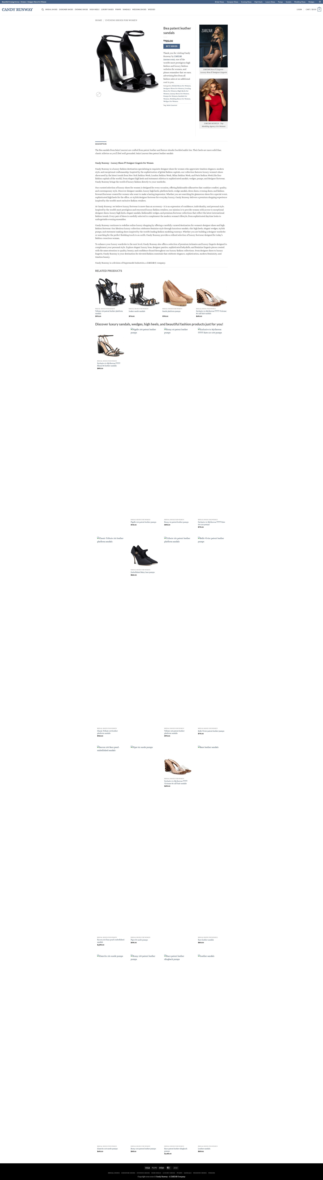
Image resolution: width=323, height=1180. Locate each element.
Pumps (280, 2)
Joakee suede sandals (137, 311)
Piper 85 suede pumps (139, 940)
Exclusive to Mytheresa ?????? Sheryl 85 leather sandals (108, 364)
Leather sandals (204, 1149)
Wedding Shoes (300, 2)
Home (98, 20)
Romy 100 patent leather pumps (143, 1149)
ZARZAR (174, 1177)
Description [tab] (100, 144)
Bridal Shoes (219, 2)
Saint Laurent (172, 105)
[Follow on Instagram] (320, 2)
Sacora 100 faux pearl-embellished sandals (110, 941)
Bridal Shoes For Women (181, 86)
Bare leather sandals (206, 940)
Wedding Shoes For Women (180, 99)
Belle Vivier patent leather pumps (211, 731)
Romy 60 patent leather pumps (176, 522)
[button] (43, 9)
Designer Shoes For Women (173, 88)
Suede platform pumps (171, 311)
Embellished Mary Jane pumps (143, 572)
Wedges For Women (170, 101)
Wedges (311, 2)
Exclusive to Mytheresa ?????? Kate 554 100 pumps (211, 523)
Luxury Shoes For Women (179, 94)
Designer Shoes (232, 2)
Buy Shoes (172, 46)
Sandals (288, 2)
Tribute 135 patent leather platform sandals (109, 312)
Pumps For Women (170, 96)
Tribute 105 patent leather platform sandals (174, 732)
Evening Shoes (246, 2)
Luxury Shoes (270, 2)
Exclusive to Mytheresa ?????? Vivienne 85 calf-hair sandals (211, 312)
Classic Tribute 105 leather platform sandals (107, 732)
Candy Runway (17, 9)
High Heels (258, 2)
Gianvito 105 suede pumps (107, 1149)
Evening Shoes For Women (121, 20)
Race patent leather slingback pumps (175, 1150)
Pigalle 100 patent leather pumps (143, 522)
